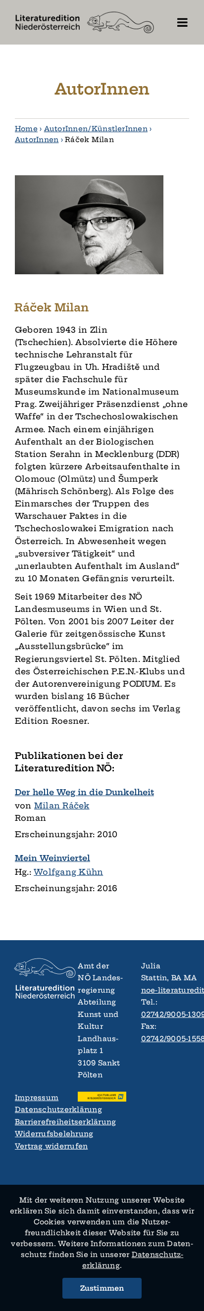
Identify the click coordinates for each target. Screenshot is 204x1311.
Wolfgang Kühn (68, 872)
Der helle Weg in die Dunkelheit (84, 792)
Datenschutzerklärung (39, 1109)
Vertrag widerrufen (39, 1146)
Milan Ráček (62, 805)
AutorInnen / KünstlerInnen (96, 128)
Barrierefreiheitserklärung (39, 1121)
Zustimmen (102, 1288)
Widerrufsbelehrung (39, 1133)
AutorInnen (36, 139)
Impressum (36, 1097)
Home (26, 128)
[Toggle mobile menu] (183, 22)
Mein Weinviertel (52, 858)
